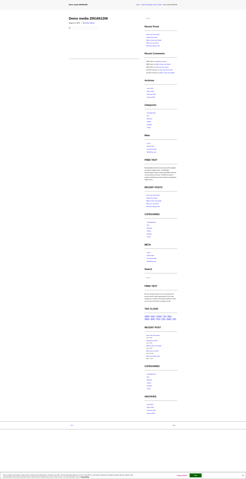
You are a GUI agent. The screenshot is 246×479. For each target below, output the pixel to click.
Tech (163, 319)
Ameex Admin (90, 23)
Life (164, 316)
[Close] (243, 475)
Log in (148, 143)
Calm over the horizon (153, 34)
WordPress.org (151, 152)
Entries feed (150, 146)
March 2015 (150, 91)
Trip (174, 319)
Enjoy (153, 316)
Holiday (159, 316)
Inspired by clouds (151, 37)
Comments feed (151, 149)
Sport (153, 319)
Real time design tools (153, 46)
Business (149, 119)
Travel (148, 127)
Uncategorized (151, 113)
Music (169, 316)
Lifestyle (149, 124)
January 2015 (151, 97)
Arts (148, 116)
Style (158, 319)
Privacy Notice (85, 477)
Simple (147, 319)
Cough (101, 7)
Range (109, 7)
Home (93, 7)
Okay (195, 475)
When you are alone (152, 43)
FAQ (133, 7)
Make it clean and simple (153, 40)
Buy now (141, 7)
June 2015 (150, 88)
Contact (151, 7)
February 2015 (151, 94)
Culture (149, 121)
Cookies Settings (182, 475)
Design (147, 316)
